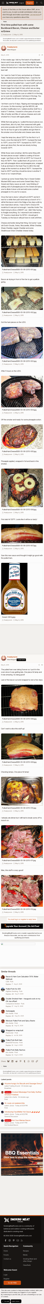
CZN (7, 981)
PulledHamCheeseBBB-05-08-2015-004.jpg (19, 410)
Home (6, 1251)
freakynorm (7, 35)
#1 (42, 55)
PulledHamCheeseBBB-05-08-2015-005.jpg (19, 451)
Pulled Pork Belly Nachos (15, 1050)
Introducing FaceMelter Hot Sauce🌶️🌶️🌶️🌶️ (22, 1112)
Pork (11, 981)
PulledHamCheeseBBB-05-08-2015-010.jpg (19, 808)
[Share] (39, 55)
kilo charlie (9, 1013)
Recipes (26, 1251)
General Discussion (11, 1116)
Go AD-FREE (12, 1283)
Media (25, 1255)
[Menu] (2, 3)
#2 (42, 665)
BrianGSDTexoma (12, 1042)
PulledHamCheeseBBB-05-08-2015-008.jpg (19, 719)
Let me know (35, 14)
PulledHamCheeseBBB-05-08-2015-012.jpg (19, 909)
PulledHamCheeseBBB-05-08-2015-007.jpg (19, 546)
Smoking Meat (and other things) (30, 1260)
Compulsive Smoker (13, 1004)
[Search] (41, 3)
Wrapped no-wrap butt (14, 1030)
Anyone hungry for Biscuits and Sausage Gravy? (23, 1083)
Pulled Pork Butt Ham (14, 1040)
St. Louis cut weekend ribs (14, 1103)
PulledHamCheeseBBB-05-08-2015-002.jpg (19, 312)
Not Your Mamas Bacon (21, 1120)
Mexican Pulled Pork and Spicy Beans (20, 1021)
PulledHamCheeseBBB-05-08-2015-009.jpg (19, 762)
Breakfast (7, 1088)
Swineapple (10, 1011)
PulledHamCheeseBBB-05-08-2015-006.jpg (19, 509)
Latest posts (6, 1079)
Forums (6, 1255)
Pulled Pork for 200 (13, 989)
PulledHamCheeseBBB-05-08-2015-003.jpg (19, 361)
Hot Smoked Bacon (11, 1125)
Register (7, 1279)
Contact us (7, 1259)
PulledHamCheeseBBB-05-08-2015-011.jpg (19, 860)
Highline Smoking (12, 991)
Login (5, 1275)
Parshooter (10, 1033)
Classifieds (27, 1265)
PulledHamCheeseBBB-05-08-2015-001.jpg (19, 269)
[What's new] (37, 3)
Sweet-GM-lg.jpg (8, 617)
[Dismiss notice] (41, 9)
